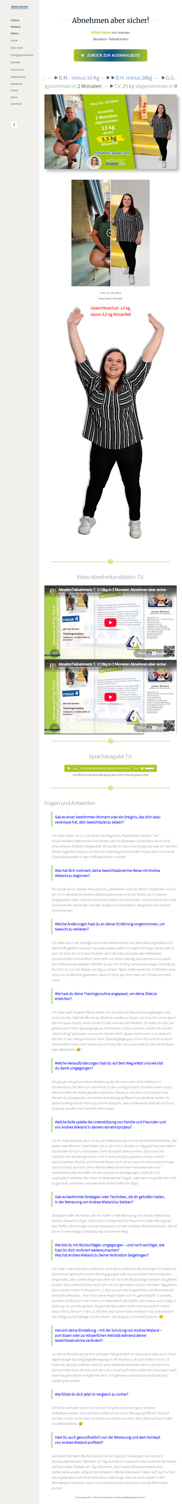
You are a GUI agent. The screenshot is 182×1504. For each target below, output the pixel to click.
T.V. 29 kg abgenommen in (113, 86)
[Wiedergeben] (69, 768)
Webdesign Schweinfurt (135, 1497)
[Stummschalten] (142, 768)
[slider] (150, 768)
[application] (110, 768)
